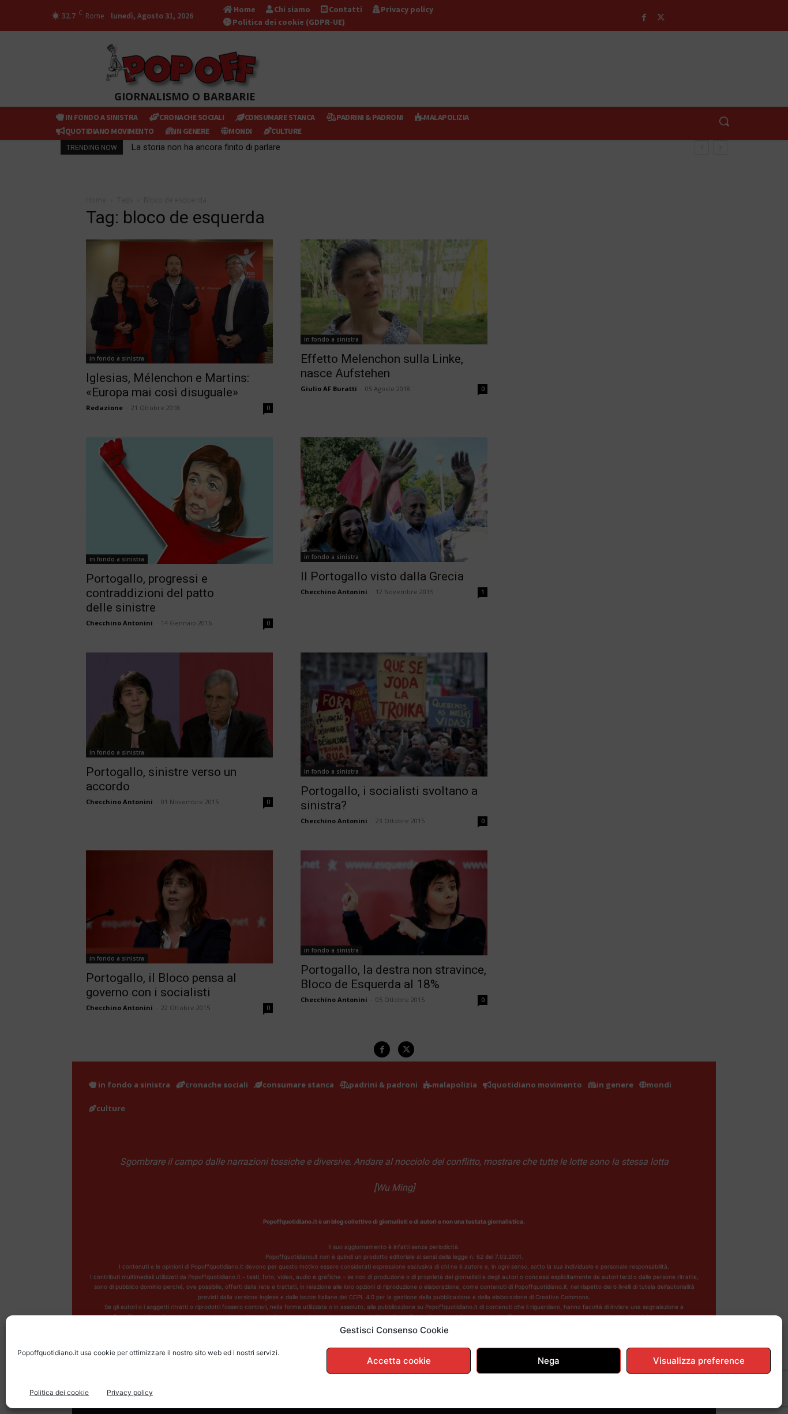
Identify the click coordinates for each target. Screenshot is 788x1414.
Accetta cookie (399, 1360)
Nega (549, 1360)
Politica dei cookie (59, 1392)
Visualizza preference (699, 1360)
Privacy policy (130, 1392)
